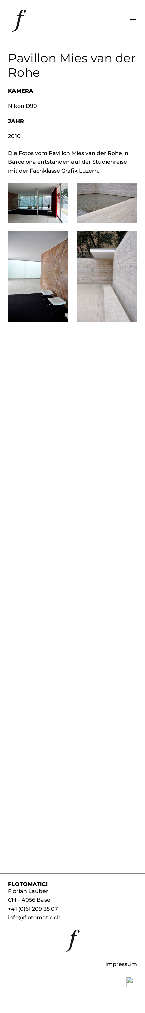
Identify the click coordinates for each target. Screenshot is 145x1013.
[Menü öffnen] (133, 21)
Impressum (121, 964)
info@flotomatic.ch (34, 917)
